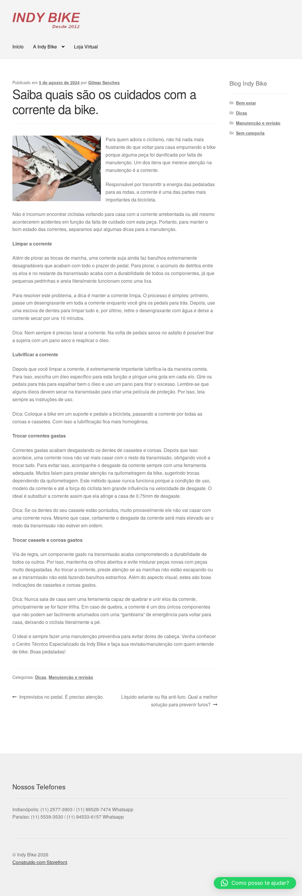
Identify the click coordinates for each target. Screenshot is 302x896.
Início (18, 46)
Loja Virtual (86, 46)
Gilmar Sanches (104, 82)
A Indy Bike (45, 46)
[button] (255, 883)
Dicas (40, 677)
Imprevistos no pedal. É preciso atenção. (61, 697)
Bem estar (246, 103)
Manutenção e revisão (71, 677)
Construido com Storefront (39, 862)
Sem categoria (250, 133)
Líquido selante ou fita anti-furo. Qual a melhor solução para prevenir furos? (169, 700)
